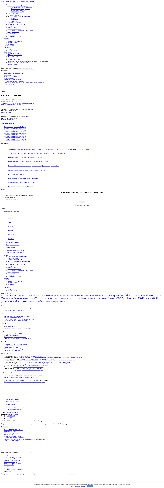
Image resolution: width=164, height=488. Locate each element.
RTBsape (10, 218)
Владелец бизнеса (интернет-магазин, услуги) (19, 195)
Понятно (89, 486)
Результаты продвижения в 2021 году (15, 133)
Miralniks (10, 226)
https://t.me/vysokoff (12, 414)
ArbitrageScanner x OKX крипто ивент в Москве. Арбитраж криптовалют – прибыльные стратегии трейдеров (51, 357)
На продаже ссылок (13, 32)
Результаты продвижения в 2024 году (15, 128)
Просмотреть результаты (82, 205)
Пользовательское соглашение (13, 469)
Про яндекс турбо (6, 112)
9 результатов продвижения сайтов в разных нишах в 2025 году (26, 170)
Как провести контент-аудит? (12, 317)
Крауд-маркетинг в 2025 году (12, 326)
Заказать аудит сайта (13, 53)
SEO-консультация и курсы (15, 56)
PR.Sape (10, 230)
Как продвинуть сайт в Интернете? (18, 6)
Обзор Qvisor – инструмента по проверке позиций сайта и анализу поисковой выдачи (45, 362)
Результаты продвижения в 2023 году (15, 130)
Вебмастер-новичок (12, 199)
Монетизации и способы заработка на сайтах (109, 295)
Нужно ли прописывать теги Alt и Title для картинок (19, 380)
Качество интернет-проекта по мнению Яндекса (18, 338)
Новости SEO (15, 21)
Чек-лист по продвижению (12, 335)
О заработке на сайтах (10, 27)
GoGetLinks (11, 234)
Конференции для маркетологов (17, 26)
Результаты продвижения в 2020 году (15, 134)
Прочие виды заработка (14, 36)
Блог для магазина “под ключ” (13, 457)
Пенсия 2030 (134, 295)
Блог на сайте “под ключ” (11, 84)
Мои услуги (7, 52)
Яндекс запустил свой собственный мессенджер (29, 370)
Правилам (72, 474)
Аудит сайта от (12, 242)
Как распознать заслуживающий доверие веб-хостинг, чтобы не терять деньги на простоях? (47, 360)
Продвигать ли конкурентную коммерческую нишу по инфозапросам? (24, 382)
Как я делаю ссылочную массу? (17, 174)
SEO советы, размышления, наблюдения (19, 16)
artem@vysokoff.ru (12, 412)
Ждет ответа (24, 103)
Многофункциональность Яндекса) (11, 104)
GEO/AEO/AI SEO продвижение (20, 295)
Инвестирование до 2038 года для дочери (45, 295)
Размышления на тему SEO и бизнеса (30, 298)
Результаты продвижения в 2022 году (15, 131)
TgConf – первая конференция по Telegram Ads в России (37, 359)
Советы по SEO (134, 298)
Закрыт (18, 103)
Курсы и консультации (10, 462)
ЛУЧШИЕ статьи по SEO (15, 15)
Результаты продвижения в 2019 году (15, 136)
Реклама (6, 466)
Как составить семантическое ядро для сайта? (17, 308)
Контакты (7, 47)
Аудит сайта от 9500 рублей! (12, 463)
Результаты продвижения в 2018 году (15, 137)
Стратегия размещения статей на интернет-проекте (19, 319)
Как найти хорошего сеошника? (13, 350)
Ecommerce (6, 295)
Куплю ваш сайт (12, 58)
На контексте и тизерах (14, 29)
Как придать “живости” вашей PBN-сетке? (20, 186)
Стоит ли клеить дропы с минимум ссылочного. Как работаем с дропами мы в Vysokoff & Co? (42, 364)
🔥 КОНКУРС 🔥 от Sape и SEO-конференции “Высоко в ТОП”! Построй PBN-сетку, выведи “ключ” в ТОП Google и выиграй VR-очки (48, 149)
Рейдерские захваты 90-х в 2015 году (31, 368)
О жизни (6, 38)
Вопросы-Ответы (9, 45)
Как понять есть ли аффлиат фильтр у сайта (16, 375)
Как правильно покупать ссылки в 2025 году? (17, 328)
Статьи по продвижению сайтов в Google (34, 301)
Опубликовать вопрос (7, 119)
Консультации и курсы (12, 245)
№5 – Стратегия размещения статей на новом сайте (28, 367)
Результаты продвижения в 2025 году (15, 127)
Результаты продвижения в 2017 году (15, 139)
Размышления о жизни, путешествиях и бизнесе (67, 298)
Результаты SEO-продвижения (16, 24)
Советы (13, 18)
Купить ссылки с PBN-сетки (12, 79)
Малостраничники (81, 295)
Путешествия (9, 298)
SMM (32, 295)
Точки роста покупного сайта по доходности (30, 356)
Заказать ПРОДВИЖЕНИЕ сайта (13, 73)
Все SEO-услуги (9, 455)
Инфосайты (63, 295)
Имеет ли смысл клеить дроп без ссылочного (17, 377)
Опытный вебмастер (12, 197)
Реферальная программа (15, 252)
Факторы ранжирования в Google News (15, 349)
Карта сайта (7, 471)
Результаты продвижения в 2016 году (15, 140)
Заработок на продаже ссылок (13, 347)
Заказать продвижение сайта (15, 250)
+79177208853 (11, 416)
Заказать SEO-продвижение (12, 460)
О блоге (6, 39)
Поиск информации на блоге (9, 68)
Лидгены (71, 295)
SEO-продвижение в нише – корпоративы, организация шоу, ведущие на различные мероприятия (36, 153)
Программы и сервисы (14, 22)
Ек (11, 116)
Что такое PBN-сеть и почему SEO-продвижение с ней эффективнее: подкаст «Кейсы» (33, 166)
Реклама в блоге (12, 42)
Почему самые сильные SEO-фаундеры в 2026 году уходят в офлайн (28, 161)
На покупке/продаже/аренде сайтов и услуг (20, 30)
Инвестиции (11, 35)
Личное (30, 109)
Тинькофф (55, 301)
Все (6, 103)
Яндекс (61, 301)
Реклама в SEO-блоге (117, 298)
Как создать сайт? (13, 258)
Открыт (10, 103)
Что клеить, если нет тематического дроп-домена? (18, 379)
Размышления (15, 19)
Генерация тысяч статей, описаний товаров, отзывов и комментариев (24, 82)
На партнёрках (12, 33)
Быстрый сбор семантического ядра (18, 62)
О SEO (6, 4)
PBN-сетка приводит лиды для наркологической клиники (25, 157)
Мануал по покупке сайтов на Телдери (15, 344)
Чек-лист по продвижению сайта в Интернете (34, 365)
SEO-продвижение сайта (15, 55)
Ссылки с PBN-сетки (14, 59)
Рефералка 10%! (12, 44)
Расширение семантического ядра (14, 310)
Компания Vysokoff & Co (15, 41)
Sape (9, 222)
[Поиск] (1, 67)
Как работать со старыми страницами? (15, 320)
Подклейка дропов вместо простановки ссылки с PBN (24, 178)
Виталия (12, 109)
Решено (14, 103)
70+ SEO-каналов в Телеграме (13, 345)
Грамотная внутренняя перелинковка (15, 337)
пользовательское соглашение (78, 486)
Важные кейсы (8, 123)
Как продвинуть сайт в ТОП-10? (13, 334)
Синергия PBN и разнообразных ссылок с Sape (22, 182)
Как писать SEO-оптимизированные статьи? (17, 316)
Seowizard (11, 239)
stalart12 (9, 418)
